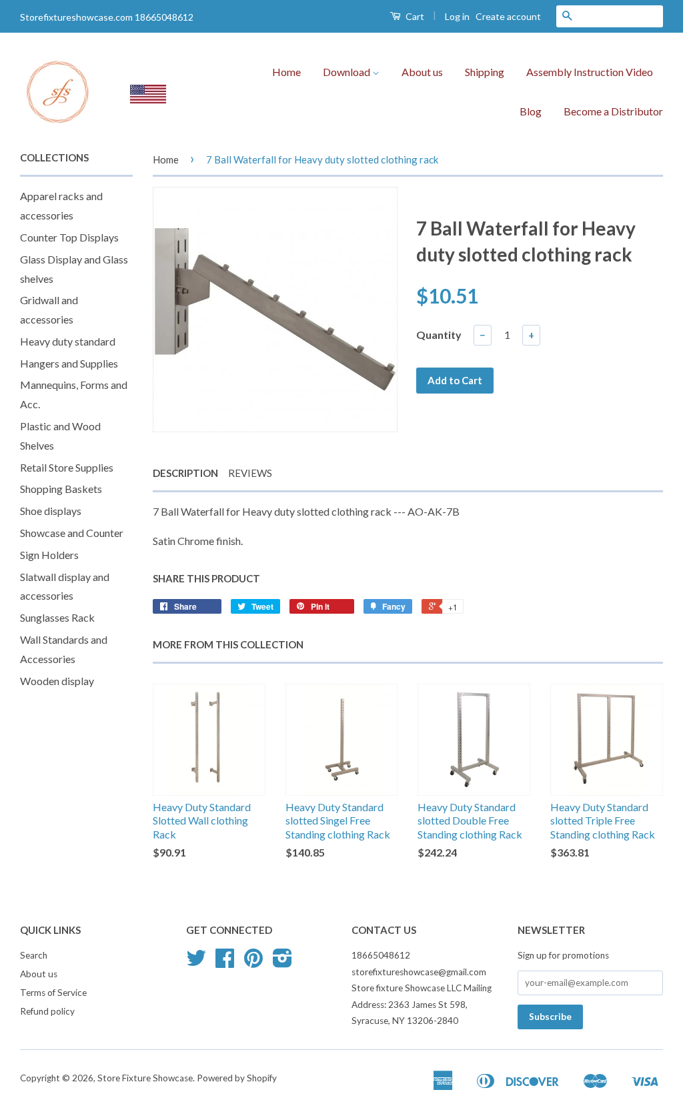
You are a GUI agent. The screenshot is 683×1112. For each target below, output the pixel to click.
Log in (457, 16)
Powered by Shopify (237, 1078)
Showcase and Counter (71, 532)
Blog (531, 111)
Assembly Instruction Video (589, 71)
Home (286, 71)
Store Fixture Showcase (145, 1078)
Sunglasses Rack (57, 617)
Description (185, 473)
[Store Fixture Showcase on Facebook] (225, 962)
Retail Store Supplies (66, 467)
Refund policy (47, 1011)
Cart (414, 16)
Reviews (250, 473)
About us (422, 71)
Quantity (439, 334)
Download (347, 71)
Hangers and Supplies (69, 363)
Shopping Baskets (61, 488)
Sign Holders (49, 554)
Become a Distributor (613, 111)
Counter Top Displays (69, 237)
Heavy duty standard (67, 341)
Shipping (484, 71)
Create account (508, 16)
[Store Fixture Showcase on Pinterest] (253, 962)
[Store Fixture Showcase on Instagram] (282, 962)
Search (33, 955)
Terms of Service (53, 992)
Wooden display (57, 680)
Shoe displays (50, 510)
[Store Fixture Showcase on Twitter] (196, 962)
